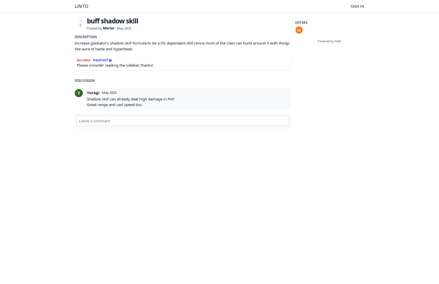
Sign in (357, 6)
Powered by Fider (329, 41)
